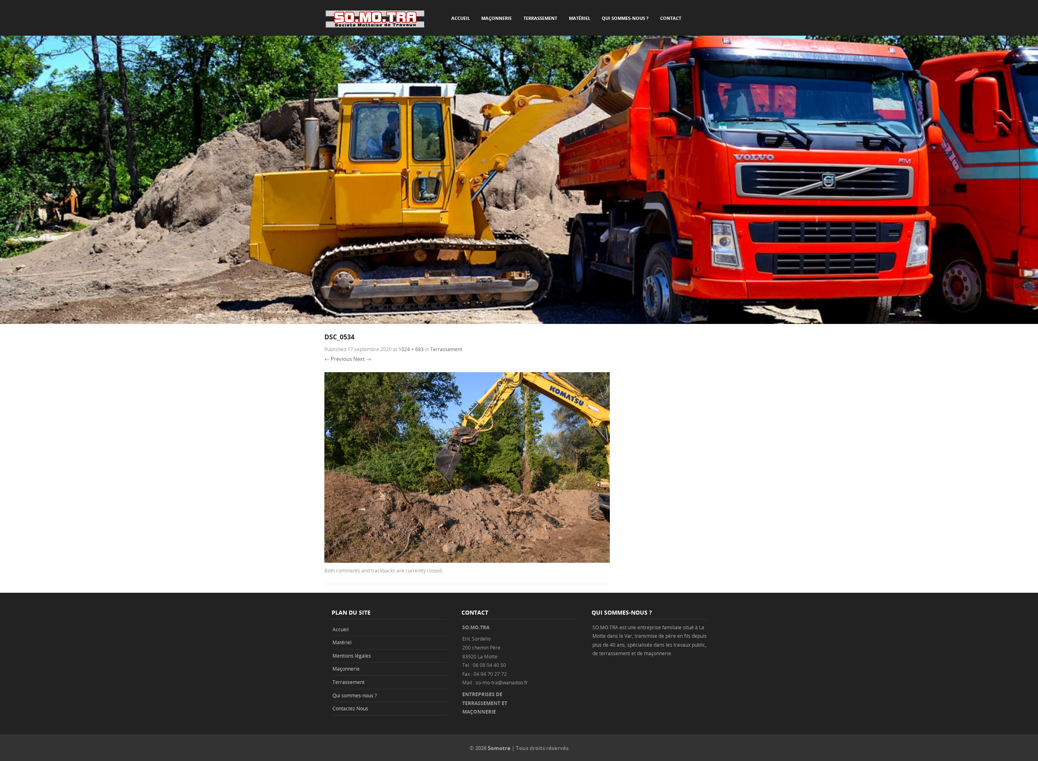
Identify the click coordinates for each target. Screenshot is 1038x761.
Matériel (579, 18)
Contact (670, 18)
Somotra (499, 748)
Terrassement (540, 18)
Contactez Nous (350, 708)
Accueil (460, 18)
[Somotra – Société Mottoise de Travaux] (375, 18)
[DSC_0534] (467, 560)
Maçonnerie (496, 18)
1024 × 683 (411, 349)
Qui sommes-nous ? (625, 18)
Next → (362, 358)
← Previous (338, 358)
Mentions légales (351, 655)
